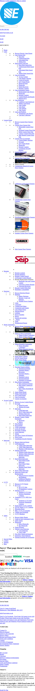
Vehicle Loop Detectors (22, 529)
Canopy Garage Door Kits (26, 133)
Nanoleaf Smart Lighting (22, 367)
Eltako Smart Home (21, 393)
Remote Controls (24, 88)
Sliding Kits (22, 62)
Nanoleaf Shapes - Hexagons (24, 371)
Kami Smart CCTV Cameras (23, 505)
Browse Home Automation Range (25, 326)
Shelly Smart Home (21, 360)
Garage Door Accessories (22, 138)
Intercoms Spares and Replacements (21, 473)
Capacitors (18, 304)
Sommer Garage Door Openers (24, 233)
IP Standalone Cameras (25, 489)
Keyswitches (18, 425)
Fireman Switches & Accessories (24, 537)
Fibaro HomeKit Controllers (23, 346)
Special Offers (8, 539)
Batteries (17, 294)
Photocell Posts (23, 83)
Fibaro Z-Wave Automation (23, 333)
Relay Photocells (24, 524)
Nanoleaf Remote (24, 378)
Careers (2, 640)
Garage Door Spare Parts (22, 158)
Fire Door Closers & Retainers (24, 435)
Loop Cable (22, 532)
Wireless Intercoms (24, 414)
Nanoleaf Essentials (24, 368)
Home (5, 50)
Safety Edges (19, 520)
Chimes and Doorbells (21, 512)
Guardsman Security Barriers (23, 439)
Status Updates (4, 664)
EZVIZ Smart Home (21, 358)
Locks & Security (24, 80)
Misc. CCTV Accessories (22, 510)
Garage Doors (8, 120)
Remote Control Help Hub (23, 288)
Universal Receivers (25, 286)
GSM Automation (20, 427)
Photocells (22, 85)
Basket (2, 654)
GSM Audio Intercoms (25, 445)
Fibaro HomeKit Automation (23, 344)
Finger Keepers (19, 527)
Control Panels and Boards (26, 97)
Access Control (23, 77)
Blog (5, 544)
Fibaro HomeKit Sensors (26, 349)
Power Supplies (19, 314)
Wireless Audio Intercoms (26, 452)
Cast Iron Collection (25, 115)
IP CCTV (18, 485)
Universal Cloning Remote (26, 284)
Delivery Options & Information (9, 658)
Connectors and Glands (22, 308)
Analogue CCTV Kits (25, 500)
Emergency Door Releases (23, 535)
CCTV (6, 482)
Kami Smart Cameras (21, 356)
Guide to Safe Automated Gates (24, 519)
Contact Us (3, 630)
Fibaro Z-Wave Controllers (27, 335)
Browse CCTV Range (21, 484)
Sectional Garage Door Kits (27, 130)
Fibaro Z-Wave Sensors (26, 337)
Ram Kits (21, 57)
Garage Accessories (21, 399)
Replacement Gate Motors (26, 92)
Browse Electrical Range (22, 293)
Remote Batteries (20, 274)
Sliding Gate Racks (24, 103)
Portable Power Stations (26, 301)
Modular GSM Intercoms (26, 449)
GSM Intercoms (23, 410)
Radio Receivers (23, 87)
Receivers (21, 420)
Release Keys (23, 98)
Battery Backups (23, 296)
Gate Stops (22, 107)
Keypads (21, 142)
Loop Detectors (19, 432)
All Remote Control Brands (23, 278)
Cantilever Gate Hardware (26, 102)
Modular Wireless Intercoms (24, 456)
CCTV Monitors (20, 514)
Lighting (17, 313)
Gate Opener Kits (20, 55)
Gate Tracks (22, 110)
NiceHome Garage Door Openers (25, 217)
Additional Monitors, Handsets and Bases (25, 479)
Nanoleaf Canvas (24, 377)
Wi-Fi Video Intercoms (25, 412)
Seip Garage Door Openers (23, 249)
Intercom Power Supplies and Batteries (26, 476)
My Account (3, 653)
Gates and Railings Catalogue (8, 663)
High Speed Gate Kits (21, 63)
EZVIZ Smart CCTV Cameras (24, 507)
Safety (5, 515)
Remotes (6, 271)
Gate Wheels (22, 108)
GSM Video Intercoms (25, 447)
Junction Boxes (19, 311)
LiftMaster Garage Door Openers (25, 183)
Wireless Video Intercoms (26, 454)
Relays (17, 316)
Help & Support (4, 632)
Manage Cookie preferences (8, 1)
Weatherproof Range (21, 323)
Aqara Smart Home (20, 392)
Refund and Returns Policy (8, 637)
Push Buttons (19, 424)
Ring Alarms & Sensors (26, 383)
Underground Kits (24, 58)
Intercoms (18, 409)
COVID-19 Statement (6, 642)
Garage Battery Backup (26, 140)
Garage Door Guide (21, 152)
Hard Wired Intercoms (25, 415)
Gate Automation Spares (22, 90)
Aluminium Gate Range (26, 113)
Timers (17, 319)
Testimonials (3, 666)
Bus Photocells (23, 525)
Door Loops (18, 437)
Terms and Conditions (6, 638)
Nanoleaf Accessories (25, 380)
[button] (4, 45)
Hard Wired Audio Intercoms (24, 461)
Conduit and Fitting (20, 306)
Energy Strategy (5, 645)
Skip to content (21, 1)
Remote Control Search (22, 276)
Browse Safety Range (21, 517)
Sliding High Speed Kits (26, 73)
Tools (16, 321)
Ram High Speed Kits (25, 65)
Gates (5, 52)
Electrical (6, 291)
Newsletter (3, 659)
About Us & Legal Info (7, 633)
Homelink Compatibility (22, 289)
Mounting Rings (20, 509)
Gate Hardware (19, 100)
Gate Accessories (20, 75)
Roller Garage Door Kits (26, 132)
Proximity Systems (20, 430)
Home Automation (9, 324)
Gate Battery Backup (25, 78)
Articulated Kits (23, 60)
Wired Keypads (23, 405)
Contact (6, 540)
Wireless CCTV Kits (25, 492)
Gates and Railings (20, 112)
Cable (16, 303)
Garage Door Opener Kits (22, 125)
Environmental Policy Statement (9, 644)
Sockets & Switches (21, 318)
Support (6, 542)
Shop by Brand (19, 164)
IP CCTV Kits (23, 487)
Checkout (3, 656)
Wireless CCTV (19, 490)
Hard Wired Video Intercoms (24, 464)
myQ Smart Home (24, 82)
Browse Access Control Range (24, 402)
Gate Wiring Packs (20, 309)
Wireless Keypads (24, 407)
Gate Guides (22, 105)
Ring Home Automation (22, 382)
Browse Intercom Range (22, 442)
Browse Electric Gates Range (23, 53)
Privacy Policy (4, 635)
